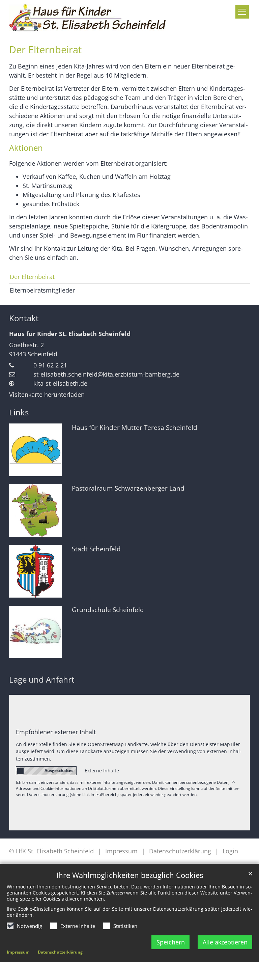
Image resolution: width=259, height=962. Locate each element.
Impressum (18, 952)
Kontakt (24, 318)
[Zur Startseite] (87, 17)
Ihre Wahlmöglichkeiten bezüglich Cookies (129, 875)
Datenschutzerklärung (60, 952)
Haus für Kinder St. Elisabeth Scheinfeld (70, 334)
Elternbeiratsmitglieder (42, 290)
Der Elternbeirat (45, 50)
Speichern (170, 942)
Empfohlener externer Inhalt (56, 732)
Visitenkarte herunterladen (47, 394)
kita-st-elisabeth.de (60, 383)
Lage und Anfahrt (42, 680)
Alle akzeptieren (225, 942)
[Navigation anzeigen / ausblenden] (242, 12)
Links (19, 412)
